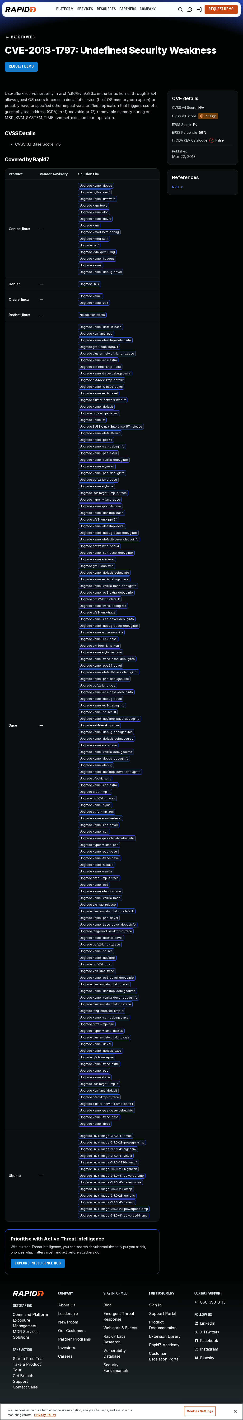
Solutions (21, 1337)
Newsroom (68, 1322)
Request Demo (221, 9)
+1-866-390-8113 (209, 1302)
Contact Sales (25, 1387)
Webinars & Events (120, 1327)
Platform (65, 9)
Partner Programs (74, 1339)
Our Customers (72, 1330)
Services (85, 9)
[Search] (180, 9)
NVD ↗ (177, 187)
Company (148, 9)
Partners (127, 9)
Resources (106, 9)
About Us (66, 1305)
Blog (107, 1305)
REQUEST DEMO (21, 67)
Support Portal (162, 1313)
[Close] (235, 1411)
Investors (66, 1347)
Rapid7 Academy (164, 1344)
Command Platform (30, 1314)
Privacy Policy (45, 1415)
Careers (65, 1356)
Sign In (155, 1305)
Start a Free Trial (28, 1358)
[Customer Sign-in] (199, 9)
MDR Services (25, 1331)
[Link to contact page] (190, 9)
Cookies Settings (200, 1411)
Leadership (68, 1313)
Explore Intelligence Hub (38, 1263)
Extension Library (165, 1336)
